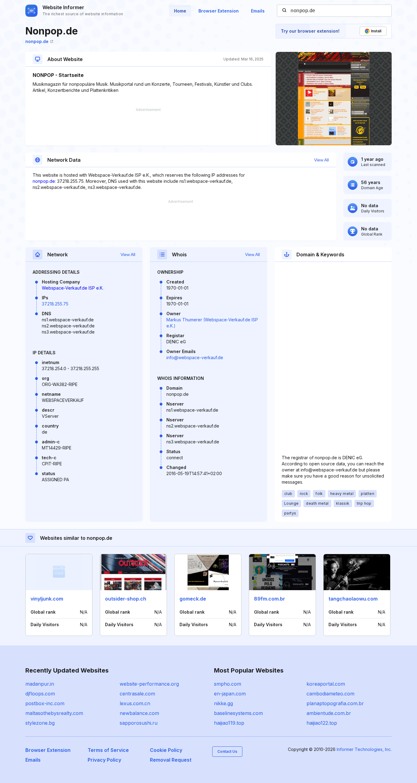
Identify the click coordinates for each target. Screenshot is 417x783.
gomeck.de (192, 599)
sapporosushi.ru (139, 723)
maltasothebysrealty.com (54, 713)
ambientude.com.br (328, 713)
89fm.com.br (269, 599)
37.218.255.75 (55, 303)
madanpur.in (39, 684)
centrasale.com (137, 694)
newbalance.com (139, 713)
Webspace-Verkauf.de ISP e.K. (72, 287)
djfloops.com (40, 694)
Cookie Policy (166, 750)
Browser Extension (218, 10)
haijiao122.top (321, 723)
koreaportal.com (325, 684)
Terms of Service (108, 750)
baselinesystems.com (238, 713)
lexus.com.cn (135, 703)
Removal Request (170, 760)
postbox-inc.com (44, 703)
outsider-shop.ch (125, 599)
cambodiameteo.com (330, 694)
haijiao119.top (229, 723)
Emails (258, 10)
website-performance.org (149, 684)
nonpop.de (37, 41)
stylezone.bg (40, 723)
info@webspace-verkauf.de (194, 357)
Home (180, 10)
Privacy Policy (104, 760)
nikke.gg (223, 703)
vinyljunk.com (47, 599)
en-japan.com (230, 694)
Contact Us (227, 751)
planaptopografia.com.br (335, 703)
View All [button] (321, 159)
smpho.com (227, 684)
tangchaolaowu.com (353, 599)
